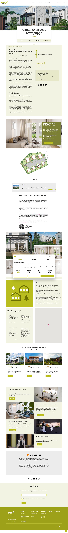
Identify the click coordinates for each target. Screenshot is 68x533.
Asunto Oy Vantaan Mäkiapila (52, 367)
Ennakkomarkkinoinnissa (25, 516)
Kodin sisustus (12, 430)
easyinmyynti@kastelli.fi (23, 222)
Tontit (50, 511)
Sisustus (32, 516)
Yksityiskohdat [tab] (34, 259)
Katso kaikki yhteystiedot (12, 521)
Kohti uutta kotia (34, 513)
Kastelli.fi (65, 2)
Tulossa (22, 517)
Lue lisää (39, 444)
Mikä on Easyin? (43, 513)
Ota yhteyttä (23, 521)
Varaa (54, 189)
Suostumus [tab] (20, 259)
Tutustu (50, 189)
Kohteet (22, 511)
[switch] (28, 272)
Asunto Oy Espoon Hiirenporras (14, 367)
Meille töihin (43, 516)
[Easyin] (4, 2)
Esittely (21, 40)
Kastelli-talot (34, 470)
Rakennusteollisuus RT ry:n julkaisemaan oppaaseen (39, 214)
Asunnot (30, 40)
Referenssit (43, 517)
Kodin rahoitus (40, 414)
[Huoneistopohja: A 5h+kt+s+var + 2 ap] (16, 187)
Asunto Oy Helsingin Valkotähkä (33, 367)
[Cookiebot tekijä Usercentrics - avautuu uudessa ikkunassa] (50, 256)
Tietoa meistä (43, 511)
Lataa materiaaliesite (40, 66)
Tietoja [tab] (48, 259)
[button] (48, 325)
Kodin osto (12, 398)
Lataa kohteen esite (40, 63)
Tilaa (23, 503)
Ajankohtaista (57, 511)
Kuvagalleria (38, 40)
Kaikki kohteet (23, 513)
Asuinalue (46, 40)
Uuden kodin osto (34, 511)
